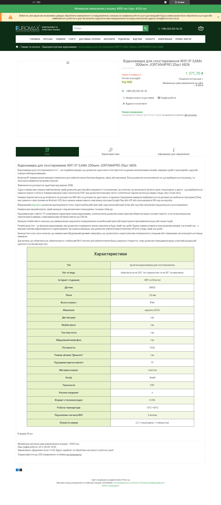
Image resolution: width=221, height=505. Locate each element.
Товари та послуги (30, 47)
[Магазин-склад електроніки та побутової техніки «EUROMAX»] (28, 28)
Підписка (124, 39)
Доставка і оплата (89, 39)
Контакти (109, 39)
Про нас (48, 39)
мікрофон (36, 205)
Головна (35, 39)
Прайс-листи (183, 39)
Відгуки (137, 39)
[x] (20, 470)
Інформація (165, 39)
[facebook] (17, 470)
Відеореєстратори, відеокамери (59, 47)
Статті (72, 39)
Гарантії (150, 39)
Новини (60, 39)
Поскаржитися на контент (126, 483)
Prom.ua (126, 480)
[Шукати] (145, 28)
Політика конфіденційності (152, 483)
